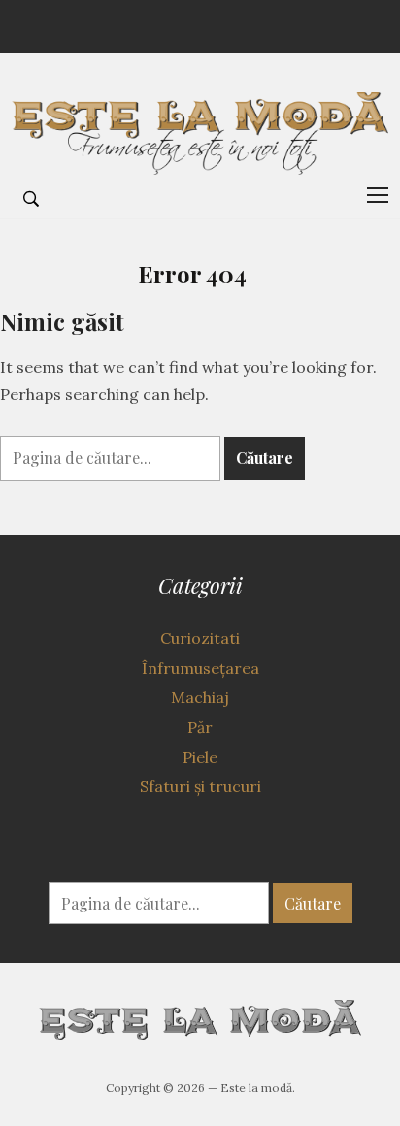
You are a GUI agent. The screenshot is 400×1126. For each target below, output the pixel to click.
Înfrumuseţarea (200, 668)
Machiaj (200, 697)
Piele (200, 757)
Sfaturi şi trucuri (200, 786)
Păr (200, 727)
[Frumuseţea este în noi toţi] (199, 124)
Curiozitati (200, 637)
